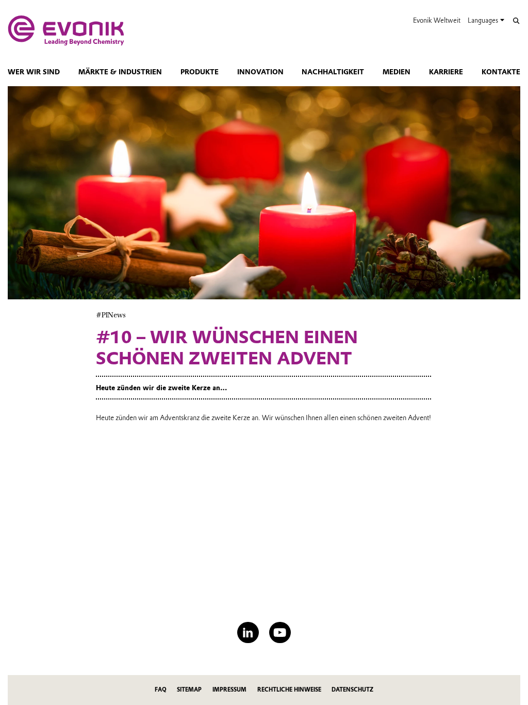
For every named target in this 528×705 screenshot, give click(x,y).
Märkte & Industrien (120, 72)
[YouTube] (279, 632)
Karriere (446, 72)
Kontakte (501, 72)
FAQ (161, 689)
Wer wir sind (34, 72)
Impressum (229, 689)
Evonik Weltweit (436, 20)
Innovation (260, 72)
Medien (396, 72)
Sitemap (189, 689)
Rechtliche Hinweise (289, 689)
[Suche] (516, 21)
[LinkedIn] (247, 632)
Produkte (199, 72)
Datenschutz (352, 689)
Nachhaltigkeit (333, 72)
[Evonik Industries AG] (66, 30)
